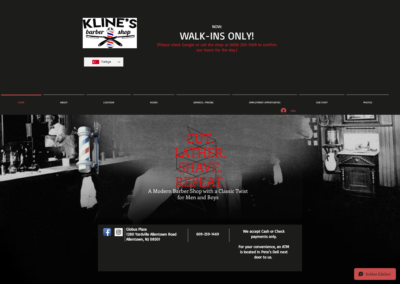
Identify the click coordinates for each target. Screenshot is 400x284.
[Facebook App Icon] (107, 232)
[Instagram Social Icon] (119, 232)
